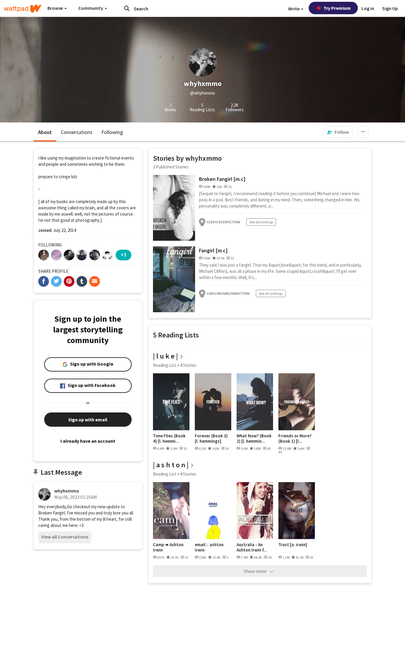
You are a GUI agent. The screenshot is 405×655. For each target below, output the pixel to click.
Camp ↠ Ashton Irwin (168, 547)
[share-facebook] (43, 281)
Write (294, 9)
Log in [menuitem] (367, 8)
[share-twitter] (56, 281)
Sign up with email (87, 420)
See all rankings (261, 222)
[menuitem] (338, 132)
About (45, 132)
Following (112, 132)
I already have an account (87, 441)
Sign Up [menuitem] (390, 8)
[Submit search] (127, 8)
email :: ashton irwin (209, 547)
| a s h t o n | (171, 464)
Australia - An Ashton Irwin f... (252, 547)
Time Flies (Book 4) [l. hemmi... (169, 438)
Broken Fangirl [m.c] (222, 179)
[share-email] (94, 281)
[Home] (22, 9)
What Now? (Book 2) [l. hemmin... (254, 438)
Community (91, 8)
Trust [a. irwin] (292, 544)
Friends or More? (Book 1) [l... (295, 438)
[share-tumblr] (81, 281)
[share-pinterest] (69, 281)
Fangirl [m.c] (213, 250)
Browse (55, 8)
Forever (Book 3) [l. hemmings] (211, 438)
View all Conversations (64, 537)
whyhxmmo (66, 490)
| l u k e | (165, 356)
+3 (123, 254)
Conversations (77, 132)
